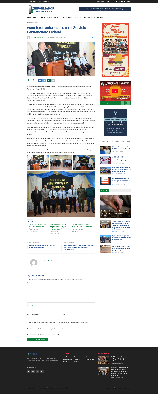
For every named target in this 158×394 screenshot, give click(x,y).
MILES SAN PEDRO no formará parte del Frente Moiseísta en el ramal (120, 159)
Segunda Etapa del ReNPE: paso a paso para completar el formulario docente (121, 180)
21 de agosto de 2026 (107, 215)
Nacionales (87, 17)
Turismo (39, 1)
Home (29, 17)
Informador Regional (36, 388)
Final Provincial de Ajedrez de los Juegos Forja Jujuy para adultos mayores (120, 359)
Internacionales (99, 17)
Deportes (56, 17)
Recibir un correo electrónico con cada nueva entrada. (43, 335)
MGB (67, 388)
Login (129, 1)
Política (77, 17)
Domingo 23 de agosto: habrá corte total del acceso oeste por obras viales (121, 248)
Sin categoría (90, 359)
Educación (29, 1)
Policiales (67, 17)
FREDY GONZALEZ (38, 37)
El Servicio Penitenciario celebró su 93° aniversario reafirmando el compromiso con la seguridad (37, 226)
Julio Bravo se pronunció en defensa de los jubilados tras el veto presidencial (121, 169)
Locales (35, 17)
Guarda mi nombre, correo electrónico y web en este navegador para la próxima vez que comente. (58, 322)
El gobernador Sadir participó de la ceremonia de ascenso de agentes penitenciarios (82, 226)
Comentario (31, 283)
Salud (34, 1)
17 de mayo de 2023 (51, 37)
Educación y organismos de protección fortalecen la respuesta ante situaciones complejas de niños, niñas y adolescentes (121, 225)
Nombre (30, 306)
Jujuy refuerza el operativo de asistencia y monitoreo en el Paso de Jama (121, 237)
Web (64, 314)
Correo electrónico (33, 314)
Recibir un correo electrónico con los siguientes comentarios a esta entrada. (50, 329)
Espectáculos (46, 1)
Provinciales (45, 17)
